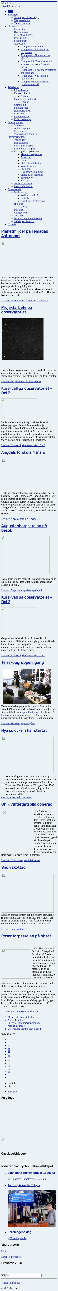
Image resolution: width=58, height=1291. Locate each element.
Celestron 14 (20, 113)
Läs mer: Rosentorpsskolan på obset (19, 1011)
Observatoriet (14, 189)
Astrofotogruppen (23, 128)
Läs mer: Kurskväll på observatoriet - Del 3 (23, 445)
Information (20, 29)
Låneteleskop (21, 90)
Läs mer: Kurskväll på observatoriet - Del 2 (23, 655)
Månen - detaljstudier (31, 154)
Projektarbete (21, 37)
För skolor (13, 26)
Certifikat (25, 198)
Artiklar (25, 96)
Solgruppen (20, 131)
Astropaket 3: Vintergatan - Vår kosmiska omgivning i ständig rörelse (37, 64)
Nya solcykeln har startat (24, 730)
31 (9, 1057)
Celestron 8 (20, 104)
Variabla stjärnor (29, 166)
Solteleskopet (21, 107)
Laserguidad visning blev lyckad (24, 1028)
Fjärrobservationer (17, 136)
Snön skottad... (15, 867)
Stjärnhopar (26, 169)
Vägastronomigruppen (25, 134)
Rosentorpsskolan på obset (26, 936)
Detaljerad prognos (11, 1256)
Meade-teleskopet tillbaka (21, 1017)
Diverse (25, 206)
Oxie (3, 1251)
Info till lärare (21, 142)
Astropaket (19, 43)
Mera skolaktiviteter (24, 35)
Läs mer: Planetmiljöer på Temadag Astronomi (24, 300)
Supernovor (27, 177)
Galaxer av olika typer (32, 171)
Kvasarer (25, 180)
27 (9, 1045)
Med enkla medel (16, 1025)
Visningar (13, 14)
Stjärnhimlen (20, 40)
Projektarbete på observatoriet (16, 309)
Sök (3, 1275)
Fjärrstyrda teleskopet (25, 99)
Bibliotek (19, 203)
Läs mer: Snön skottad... (13, 929)
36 (9, 1071)
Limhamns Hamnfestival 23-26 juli (32, 1173)
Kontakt (12, 224)
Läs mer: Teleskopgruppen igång (18, 723)
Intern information (23, 186)
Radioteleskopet (22, 110)
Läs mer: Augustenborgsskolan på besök (21, 590)
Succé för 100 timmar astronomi (24, 1023)
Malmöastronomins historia (28, 218)
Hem (10, 11)
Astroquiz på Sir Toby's (24, 1185)
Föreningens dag (19, 1232)
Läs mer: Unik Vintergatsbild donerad (20, 860)
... (9, 1054)
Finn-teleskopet (22, 93)
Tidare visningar (22, 23)
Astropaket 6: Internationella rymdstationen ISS (35, 83)
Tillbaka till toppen (10, 1282)
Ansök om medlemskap (33, 201)
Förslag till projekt (23, 145)
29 (9, 1051)
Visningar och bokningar (26, 17)
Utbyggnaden (21, 212)
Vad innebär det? (29, 195)
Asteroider (26, 157)
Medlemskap (20, 192)
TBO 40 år (19, 215)
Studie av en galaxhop (32, 174)
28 (9, 1048)
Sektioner (19, 125)
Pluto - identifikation (31, 163)
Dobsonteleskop (22, 119)
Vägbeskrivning (22, 20)
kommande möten (10, 715)
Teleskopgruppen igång (22, 662)
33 (9, 1063)
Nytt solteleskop (16, 1020)
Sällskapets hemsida (24, 221)
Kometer (25, 160)
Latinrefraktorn (21, 116)
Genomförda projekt (24, 148)
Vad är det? (20, 139)
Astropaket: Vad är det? (32, 46)
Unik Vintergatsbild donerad (26, 804)
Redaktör (12, 1091)
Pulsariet (18, 209)
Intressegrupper (15, 122)
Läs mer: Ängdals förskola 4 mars (18, 518)
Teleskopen (13, 87)
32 (9, 1060)
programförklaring (28, 712)
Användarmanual (23, 183)
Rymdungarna (21, 32)
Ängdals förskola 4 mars (23, 452)
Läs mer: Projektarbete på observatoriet (21, 381)
